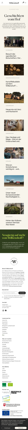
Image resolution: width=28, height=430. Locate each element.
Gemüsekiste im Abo (19, 278)
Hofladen (18, 272)
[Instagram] (3, 310)
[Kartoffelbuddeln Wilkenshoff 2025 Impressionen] (14, 69)
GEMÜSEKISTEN (9, 216)
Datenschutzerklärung (12, 424)
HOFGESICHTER (9, 50)
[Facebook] (6, 310)
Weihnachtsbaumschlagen (15, 286)
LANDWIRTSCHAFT (10, 105)
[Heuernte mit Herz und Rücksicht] (14, 97)
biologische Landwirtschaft (13, 246)
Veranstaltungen (6, 284)
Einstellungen (7, 428)
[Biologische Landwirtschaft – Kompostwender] (14, 180)
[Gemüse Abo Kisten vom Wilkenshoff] (14, 208)
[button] (25, 2)
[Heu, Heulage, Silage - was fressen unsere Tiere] (14, 125)
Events (16, 247)
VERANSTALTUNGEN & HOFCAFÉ (12, 77)
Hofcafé (6, 244)
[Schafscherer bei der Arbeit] (14, 153)
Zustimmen (20, 428)
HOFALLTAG (8, 161)
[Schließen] (26, 420)
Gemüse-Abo (14, 242)
